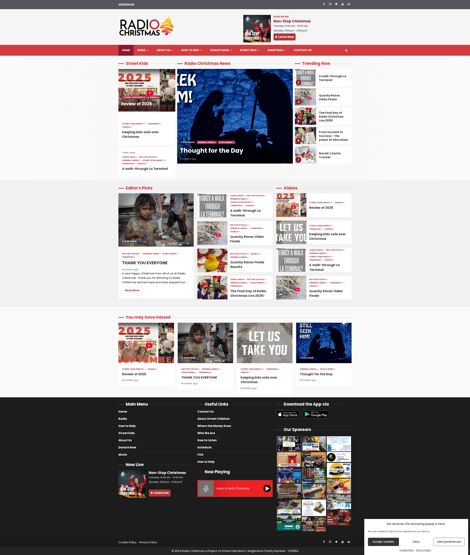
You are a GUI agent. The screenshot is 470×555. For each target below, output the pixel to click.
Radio (141, 50)
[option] (235, 118)
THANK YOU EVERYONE (156, 220)
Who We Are (206, 433)
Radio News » (226, 142)
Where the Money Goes (214, 426)
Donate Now (219, 50)
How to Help (190, 50)
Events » (256, 254)
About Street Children (213, 419)
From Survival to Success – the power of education (305, 135)
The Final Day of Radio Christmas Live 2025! (305, 116)
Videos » (154, 97)
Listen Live (161, 493)
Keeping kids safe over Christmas (291, 232)
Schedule (204, 447)
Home (126, 50)
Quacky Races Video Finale (305, 96)
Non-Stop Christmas (292, 21)
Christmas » (129, 157)
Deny (416, 542)
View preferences (449, 542)
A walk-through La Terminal (145, 168)
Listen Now (286, 37)
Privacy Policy (423, 550)
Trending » (154, 124)
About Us (163, 50)
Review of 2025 (146, 90)
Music (122, 454)
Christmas (275, 50)
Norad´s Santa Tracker (305, 154)
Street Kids (248, 50)
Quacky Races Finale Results (212, 260)
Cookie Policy (407, 550)
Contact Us (303, 50)
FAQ (200, 454)
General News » (131, 160)
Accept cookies (383, 542)
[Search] (346, 50)
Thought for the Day (235, 116)
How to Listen (207, 440)
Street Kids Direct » (135, 97)
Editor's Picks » (148, 157)
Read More (132, 290)
